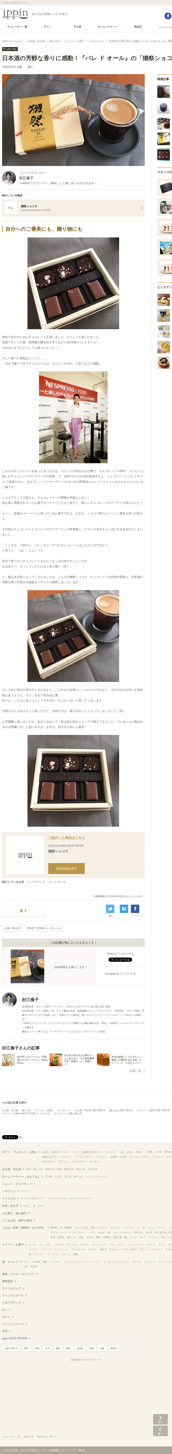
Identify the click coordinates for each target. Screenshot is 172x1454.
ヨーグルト (115, 1227)
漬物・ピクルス (99, 1227)
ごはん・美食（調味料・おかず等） (24, 1227)
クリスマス (9, 1198)
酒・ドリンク (10, 1261)
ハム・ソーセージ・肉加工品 (128, 1232)
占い (5, 1309)
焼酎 (45, 1262)
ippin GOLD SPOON (14, 1338)
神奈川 (113, 1348)
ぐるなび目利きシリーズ (33, 1450)
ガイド (6, 1316)
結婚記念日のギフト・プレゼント (99, 1152)
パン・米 (140, 1227)
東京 (26, 1348)
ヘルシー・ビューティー (17, 1184)
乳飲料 (34, 1266)
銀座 (91, 1348)
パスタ (91, 1232)
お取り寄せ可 (12, 928)
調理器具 (7, 1281)
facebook (168, 16)
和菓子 (103, 1249)
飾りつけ (78, 1176)
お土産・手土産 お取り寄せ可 (90, 1110)
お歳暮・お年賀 (118, 1156)
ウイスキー (55, 1262)
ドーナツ (33, 1249)
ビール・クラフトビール (116, 1262)
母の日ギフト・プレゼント (56, 1161)
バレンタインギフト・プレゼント (146, 1156)
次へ (160, 1419)
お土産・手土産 (10, 1110)
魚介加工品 (161, 1232)
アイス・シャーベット (151, 1249)
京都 (37, 1348)
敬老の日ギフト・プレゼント (57, 1156)
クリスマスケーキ (58, 1198)
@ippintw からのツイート (86, 1359)
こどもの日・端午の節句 (17, 1220)
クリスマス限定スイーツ (33, 1198)
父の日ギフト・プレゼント (86, 1161)
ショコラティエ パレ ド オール (46, 881)
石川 (47, 1348)
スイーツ (25, 1191)
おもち (41, 1205)
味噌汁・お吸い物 (112, 1237)
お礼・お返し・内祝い (131, 1152)
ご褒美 (149, 1152)
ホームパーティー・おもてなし (21, 1176)
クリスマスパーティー (81, 1198)
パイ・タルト (45, 1244)
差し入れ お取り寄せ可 (121, 1110)
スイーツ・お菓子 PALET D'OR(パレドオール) (26, 1113)
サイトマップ (68, 1450)
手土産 (48, 1176)
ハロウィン (9, 1191)
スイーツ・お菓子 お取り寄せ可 (153, 1110)
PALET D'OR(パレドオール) (44, 928)
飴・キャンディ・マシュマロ (44, 1254)
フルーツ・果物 (69, 1254)
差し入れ (26, 1110)
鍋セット (71, 1237)
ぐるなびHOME (10, 1450)
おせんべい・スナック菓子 (123, 1249)
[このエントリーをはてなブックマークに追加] (124, 909)
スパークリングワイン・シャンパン (82, 1262)
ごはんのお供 (81, 1227)
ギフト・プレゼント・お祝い (20, 1152)
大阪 (102, 1348)
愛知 (68, 1348)
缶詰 (81, 1237)
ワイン (26, 1262)
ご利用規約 (53, 1450)
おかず (101, 1232)
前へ (160, 1431)
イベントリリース (13, 1324)
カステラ (92, 1249)
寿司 (98, 1237)
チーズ (54, 1232)
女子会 (67, 1176)
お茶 (25, 1266)
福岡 (58, 1348)
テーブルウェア (11, 1288)
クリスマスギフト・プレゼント (91, 1156)
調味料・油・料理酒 (61, 1227)
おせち (26, 1205)
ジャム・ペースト (157, 1227)
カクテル (136, 1262)
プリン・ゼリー (117, 1244)
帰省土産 (68, 1169)
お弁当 (89, 1237)
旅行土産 (80, 1169)
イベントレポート (13, 1295)
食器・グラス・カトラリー (18, 1274)
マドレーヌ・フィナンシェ (54, 1249)
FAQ (79, 1450)
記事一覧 (135, 1070)
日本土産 (92, 1169)
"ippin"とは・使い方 (47, 1436)
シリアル (128, 1227)
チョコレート (64, 1110)
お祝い (45, 1152)
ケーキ (32, 1244)
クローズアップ (11, 1302)
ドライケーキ (78, 1249)
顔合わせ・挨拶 (53, 1169)
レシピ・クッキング (96, 1176)
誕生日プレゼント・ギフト (66, 1152)
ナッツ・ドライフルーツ (73, 1232)
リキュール (149, 1262)
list (110, 915)
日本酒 (36, 1262)
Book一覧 (29, 1436)
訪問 (28, 1169)
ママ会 (58, 1176)
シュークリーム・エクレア (141, 1244)
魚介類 (148, 1232)
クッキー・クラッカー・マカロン (72, 1244)
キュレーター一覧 (11, 1436)
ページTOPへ (160, 1444)
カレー (142, 1237)
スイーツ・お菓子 (44, 1110)
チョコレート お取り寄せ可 (68, 1113)
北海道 (80, 1348)
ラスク (161, 1244)
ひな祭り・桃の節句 (14, 1213)
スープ (133, 1237)
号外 (5, 1331)
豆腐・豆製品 (57, 1237)
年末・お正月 (10, 1205)
